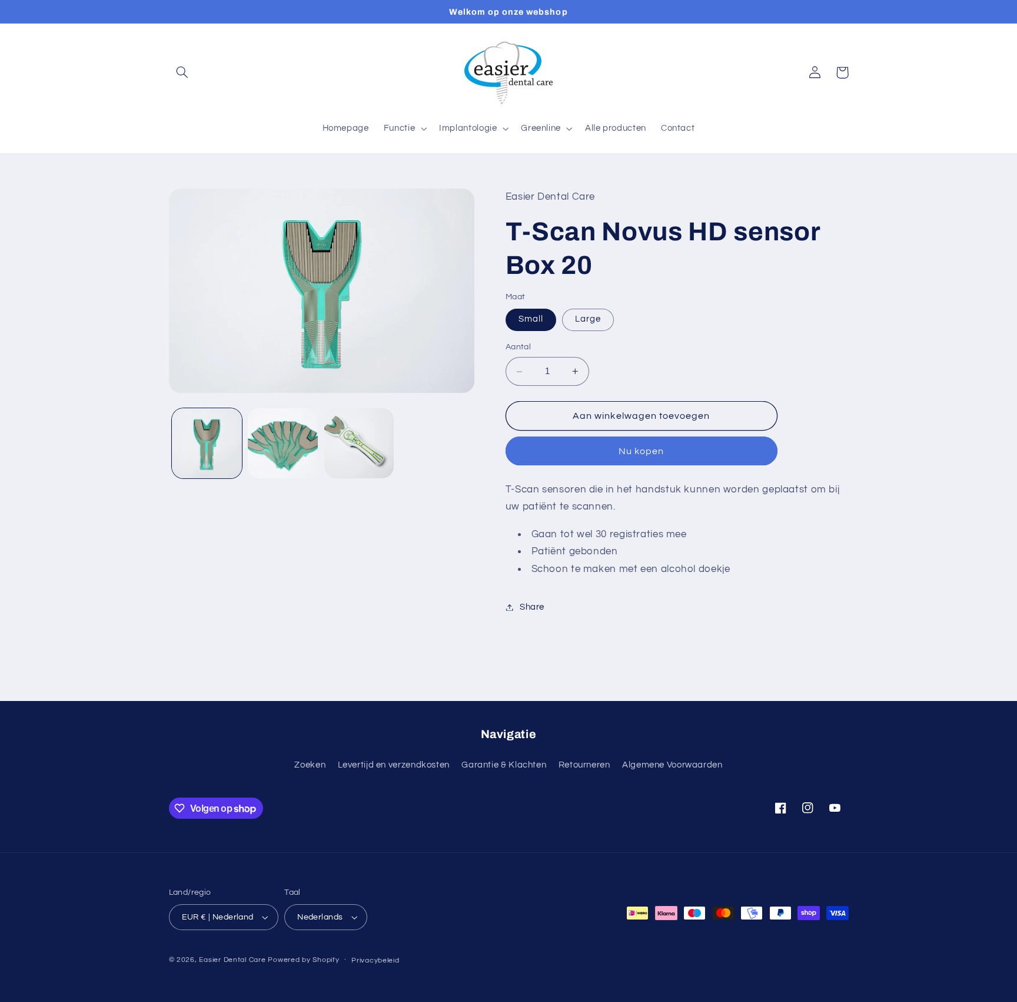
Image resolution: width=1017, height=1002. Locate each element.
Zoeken (309, 764)
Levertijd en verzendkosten (394, 764)
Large (588, 319)
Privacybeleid (375, 960)
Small (531, 319)
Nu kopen (641, 451)
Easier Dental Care (232, 960)
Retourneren (584, 764)
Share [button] (532, 607)
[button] (182, 72)
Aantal (518, 347)
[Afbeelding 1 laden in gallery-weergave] (207, 443)
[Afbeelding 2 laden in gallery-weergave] (283, 443)
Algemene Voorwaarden (672, 764)
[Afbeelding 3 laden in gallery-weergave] (359, 443)
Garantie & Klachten (503, 764)
